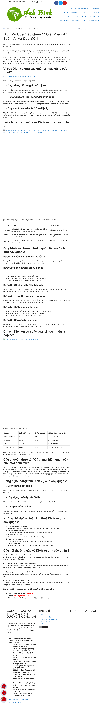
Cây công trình (94, 16)
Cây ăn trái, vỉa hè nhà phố (77, 16)
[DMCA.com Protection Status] (43, 627)
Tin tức (84, 12)
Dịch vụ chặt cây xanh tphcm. (79, 8)
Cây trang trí (76, 20)
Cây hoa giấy (64, 20)
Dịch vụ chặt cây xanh (71, 12)
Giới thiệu (95, 8)
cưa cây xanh (94, 12)
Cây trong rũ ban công (91, 20)
